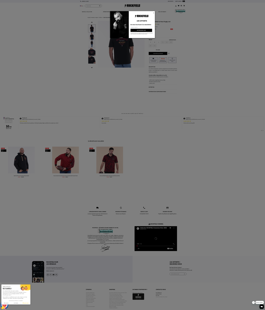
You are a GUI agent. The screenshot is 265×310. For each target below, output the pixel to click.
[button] (3, 307)
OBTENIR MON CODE (141, 30)
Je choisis (16, 303)
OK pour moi (26, 303)
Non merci (6, 303)
